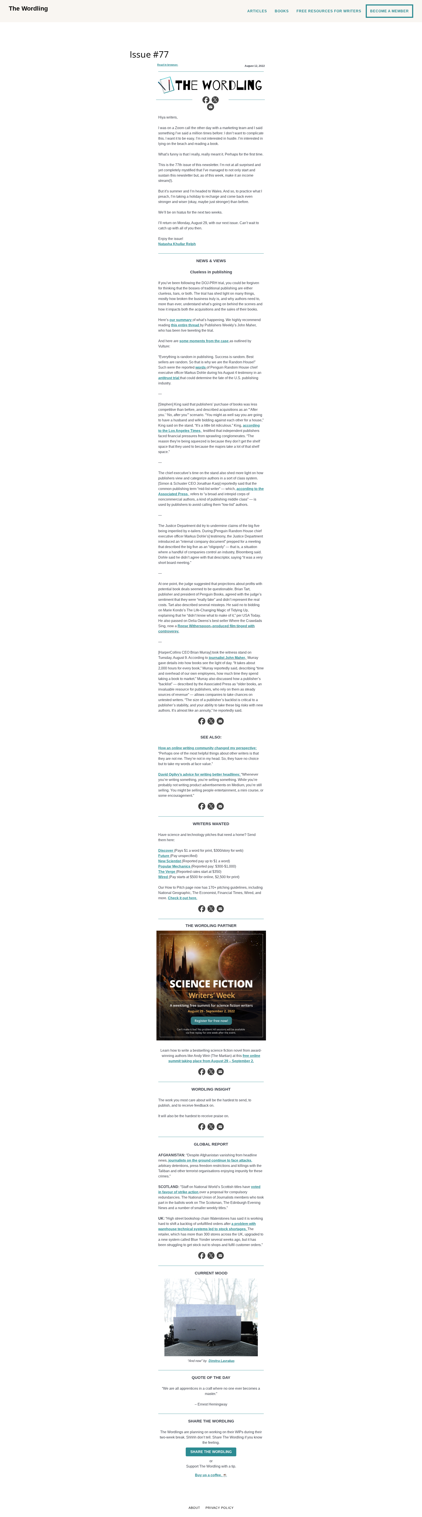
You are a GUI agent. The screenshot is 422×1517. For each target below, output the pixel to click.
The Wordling (28, 8)
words (200, 367)
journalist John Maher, (227, 658)
